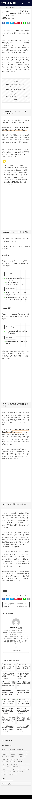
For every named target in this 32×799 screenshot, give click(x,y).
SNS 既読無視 (12, 749)
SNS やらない (4, 749)
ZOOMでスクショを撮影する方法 (15, 89)
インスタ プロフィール (6, 769)
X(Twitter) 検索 (12, 759)
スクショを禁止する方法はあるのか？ (17, 96)
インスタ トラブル (5, 766)
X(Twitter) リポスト (23, 754)
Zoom (5, 18)
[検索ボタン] (23, 3)
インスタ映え (4, 774)
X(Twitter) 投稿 (5, 759)
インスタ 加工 (4, 771)
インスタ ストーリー (25, 764)
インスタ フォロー (15, 766)
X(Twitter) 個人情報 (5, 756)
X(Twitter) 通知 (5, 761)
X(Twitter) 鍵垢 (12, 761)
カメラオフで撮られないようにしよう (17, 99)
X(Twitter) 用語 (20, 759)
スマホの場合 (12, 94)
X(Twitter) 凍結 (14, 756)
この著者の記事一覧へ (16, 650)
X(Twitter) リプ (14, 754)
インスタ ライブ (16, 769)
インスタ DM (20, 761)
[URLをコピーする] (28, 23)
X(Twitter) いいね (5, 752)
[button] (3, 23)
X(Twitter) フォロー (5, 754)
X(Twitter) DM (20, 749)
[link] (16, 647)
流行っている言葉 (12, 774)
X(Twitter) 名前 (22, 756)
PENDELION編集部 (16, 628)
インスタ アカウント (14, 764)
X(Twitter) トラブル (25, 752)
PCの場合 (11, 91)
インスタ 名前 (12, 771)
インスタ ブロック (24, 766)
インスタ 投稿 (20, 771)
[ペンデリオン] (8, 3)
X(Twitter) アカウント (14, 752)
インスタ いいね (5, 764)
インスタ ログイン (25, 769)
